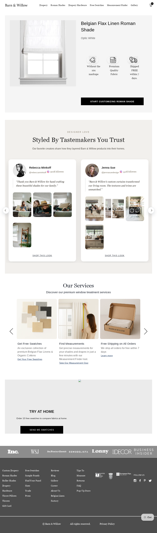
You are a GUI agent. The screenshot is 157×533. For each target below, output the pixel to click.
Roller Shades (9, 480)
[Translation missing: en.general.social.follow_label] (135, 481)
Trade (28, 491)
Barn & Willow (53, 523)
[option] (42, 210)
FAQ (79, 485)
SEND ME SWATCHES (42, 430)
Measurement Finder (117, 5)
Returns (81, 480)
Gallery (134, 5)
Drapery (43, 5)
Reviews (55, 470)
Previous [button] (11, 331)
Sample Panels (32, 475)
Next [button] (146, 331)
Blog (53, 475)
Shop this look (42, 255)
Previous (5, 210)
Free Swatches (97, 5)
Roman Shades (58, 5)
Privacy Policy (107, 523)
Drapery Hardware (77, 5)
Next (151, 210)
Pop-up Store (83, 491)
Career (54, 485)
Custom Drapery (10, 470)
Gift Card (6, 506)
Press (28, 496)
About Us (55, 491)
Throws (6, 501)
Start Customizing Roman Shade (112, 101)
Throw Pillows (9, 496)
